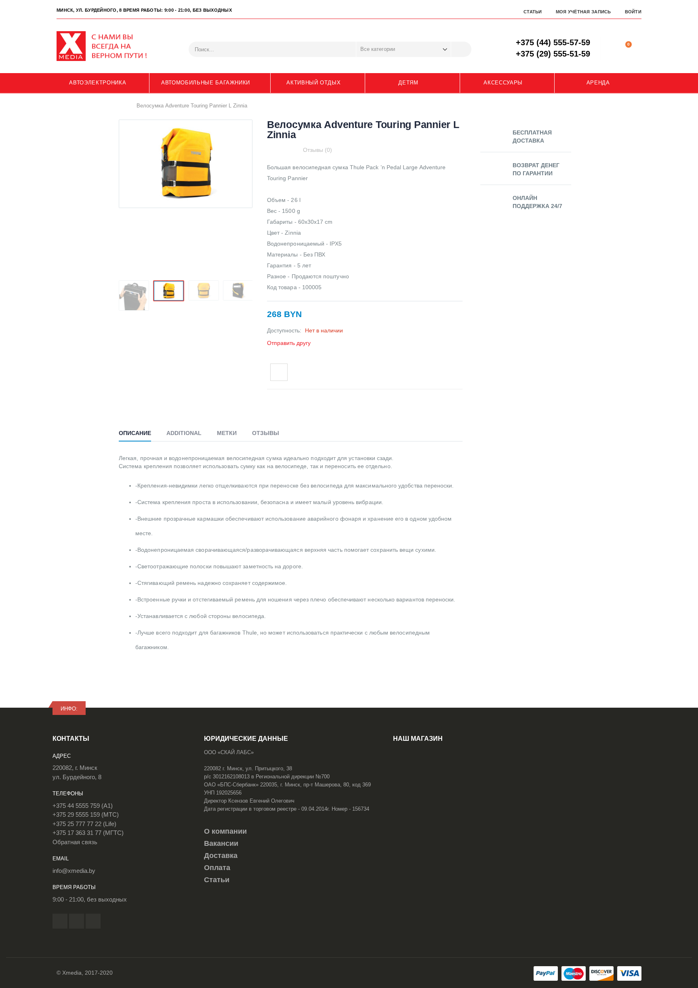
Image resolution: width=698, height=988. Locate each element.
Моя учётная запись (583, 11)
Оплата (217, 868)
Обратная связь (75, 842)
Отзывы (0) (317, 150)
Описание (135, 433)
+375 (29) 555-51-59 (553, 53)
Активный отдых (313, 83)
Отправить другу (289, 343)
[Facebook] (60, 921)
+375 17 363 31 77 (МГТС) (88, 832)
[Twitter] (76, 921)
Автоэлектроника (97, 83)
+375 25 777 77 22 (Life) (84, 823)
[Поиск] (461, 49)
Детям (408, 83)
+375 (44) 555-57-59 (553, 42)
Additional (184, 433)
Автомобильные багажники (205, 83)
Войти (633, 11)
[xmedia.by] (107, 46)
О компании (225, 831)
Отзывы (265, 433)
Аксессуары (503, 83)
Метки (227, 433)
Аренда (598, 83)
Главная (122, 105)
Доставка (221, 855)
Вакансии (221, 843)
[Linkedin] (93, 921)
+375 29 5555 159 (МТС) (86, 814)
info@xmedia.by (74, 870)
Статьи (533, 11)
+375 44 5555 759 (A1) (83, 805)
